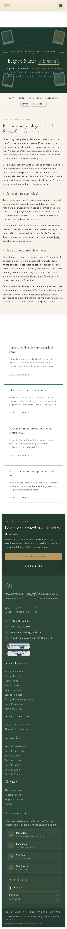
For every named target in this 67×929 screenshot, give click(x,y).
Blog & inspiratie (14, 799)
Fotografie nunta (14, 671)
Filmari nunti (11, 680)
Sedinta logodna (14, 703)
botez (57, 237)
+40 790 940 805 (20, 626)
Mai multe (37, 104)
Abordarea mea (13, 790)
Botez (21, 98)
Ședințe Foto (52, 98)
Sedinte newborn (14, 751)
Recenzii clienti (13, 794)
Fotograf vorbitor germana (19, 699)
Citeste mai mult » (19, 374)
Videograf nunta (13, 690)
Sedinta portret (13, 760)
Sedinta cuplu (12, 755)
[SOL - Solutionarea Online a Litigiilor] (19, 646)
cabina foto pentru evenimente (37, 229)
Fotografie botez (14, 676)
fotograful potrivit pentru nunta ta (21, 207)
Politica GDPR (38, 912)
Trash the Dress (15, 215)
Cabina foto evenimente (18, 724)
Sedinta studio (13, 769)
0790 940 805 (33, 566)
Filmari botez (12, 685)
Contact (9, 804)
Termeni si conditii (16, 912)
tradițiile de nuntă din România (37, 276)
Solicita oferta (33, 556)
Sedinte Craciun (13, 774)
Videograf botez (13, 694)
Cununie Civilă (35, 98)
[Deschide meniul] (60, 5)
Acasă (30, 45)
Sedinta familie (13, 764)
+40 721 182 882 (20, 620)
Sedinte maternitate (15, 746)
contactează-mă (40, 294)
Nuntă (11, 98)
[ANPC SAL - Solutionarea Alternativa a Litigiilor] (19, 653)
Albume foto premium (17, 729)
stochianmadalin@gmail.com (26, 632)
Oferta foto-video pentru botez (27, 390)
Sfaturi (25, 104)
